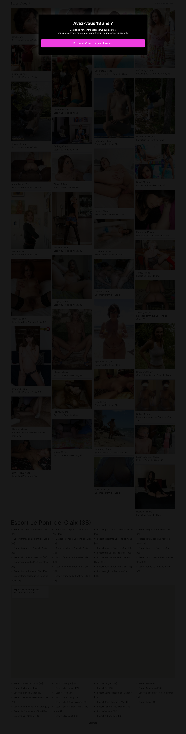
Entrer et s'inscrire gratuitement (93, 43)
